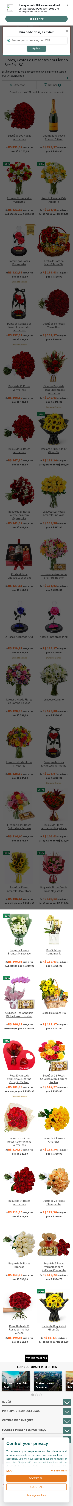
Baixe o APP (36, 18)
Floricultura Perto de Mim (36, 1367)
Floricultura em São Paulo (15, 1385)
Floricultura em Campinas (44, 1385)
